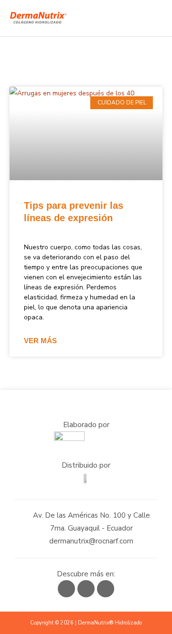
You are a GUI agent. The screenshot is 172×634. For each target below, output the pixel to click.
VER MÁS (40, 341)
